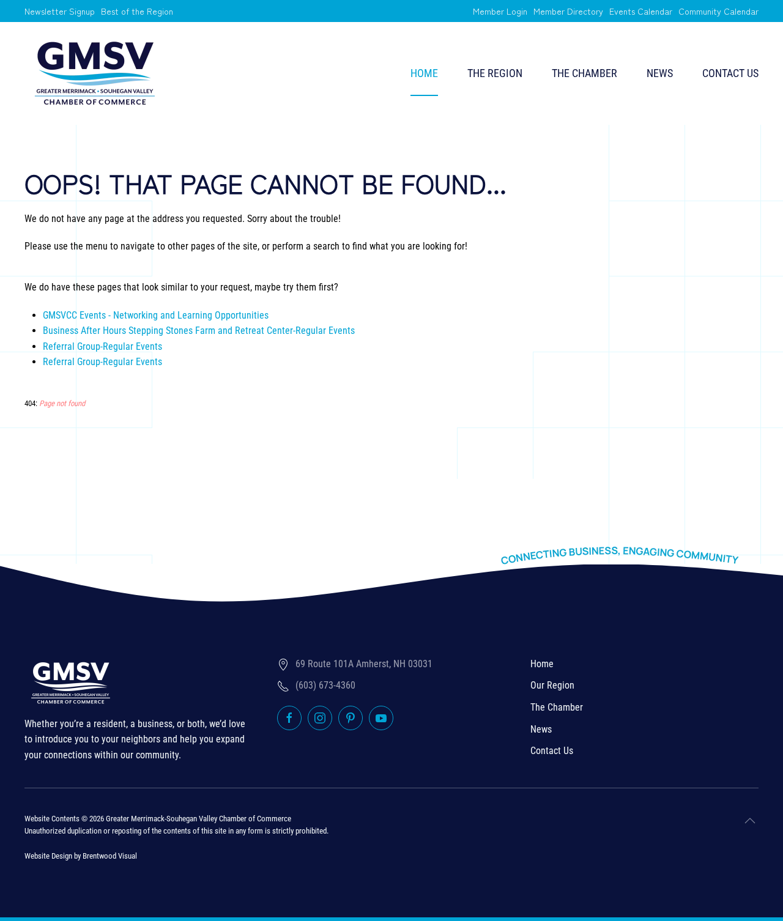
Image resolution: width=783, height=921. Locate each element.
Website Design (48, 855)
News (660, 73)
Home (424, 73)
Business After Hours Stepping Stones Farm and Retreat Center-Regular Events (199, 330)
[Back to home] (94, 73)
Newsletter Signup (59, 11)
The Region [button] (494, 73)
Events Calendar (640, 11)
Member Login (500, 11)
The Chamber (556, 707)
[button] (750, 821)
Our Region (552, 685)
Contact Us (730, 73)
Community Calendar (718, 11)
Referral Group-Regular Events (102, 346)
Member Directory (568, 11)
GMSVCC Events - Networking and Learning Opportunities (156, 315)
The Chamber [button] (584, 73)
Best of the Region (137, 11)
